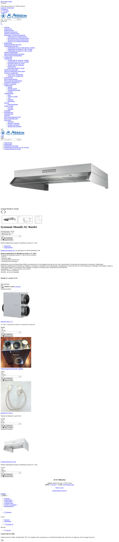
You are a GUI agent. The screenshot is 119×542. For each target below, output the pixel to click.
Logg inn (8, 530)
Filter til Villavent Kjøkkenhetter (13, 55)
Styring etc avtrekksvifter (11, 73)
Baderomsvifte (12, 66)
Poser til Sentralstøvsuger (11, 118)
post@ (64, 484)
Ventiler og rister (8, 106)
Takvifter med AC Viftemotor (16, 65)
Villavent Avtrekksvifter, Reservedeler (14, 71)
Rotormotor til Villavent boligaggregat (18, 40)
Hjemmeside (10, 7)
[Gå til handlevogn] (1, 24)
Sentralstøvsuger (8, 112)
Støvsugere (11, 121)
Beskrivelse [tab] (7, 246)
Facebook (3, 7)
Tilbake (4, 495)
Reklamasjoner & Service (60, 490)
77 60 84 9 (53, 484)
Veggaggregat (8, 29)
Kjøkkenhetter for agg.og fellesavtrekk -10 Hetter (21, 47)
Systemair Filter (8, 77)
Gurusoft (3, 493)
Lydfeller (10, 92)
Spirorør (10, 87)
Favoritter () (9, 524)
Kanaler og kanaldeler (10, 84)
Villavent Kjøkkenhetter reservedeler (14, 54)
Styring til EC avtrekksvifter (15, 74)
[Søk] (19, 19)
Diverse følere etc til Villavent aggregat (18, 38)
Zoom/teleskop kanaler (14, 90)
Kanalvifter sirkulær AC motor (16, 63)
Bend (9, 95)
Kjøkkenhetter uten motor (11, 46)
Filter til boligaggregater (10, 79)
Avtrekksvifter (8, 57)
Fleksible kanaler (12, 88)
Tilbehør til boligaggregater (11, 33)
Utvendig (10, 107)
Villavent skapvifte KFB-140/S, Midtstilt (12, 369)
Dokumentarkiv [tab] (8, 247)
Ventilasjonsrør (8, 85)
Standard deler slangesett (14, 126)
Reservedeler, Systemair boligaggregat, (15, 35)
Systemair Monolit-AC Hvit (8, 461)
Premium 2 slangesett (13, 125)
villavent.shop (70, 484)
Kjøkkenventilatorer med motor (12, 44)
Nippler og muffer (13, 96)
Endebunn (10, 99)
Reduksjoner (11, 101)
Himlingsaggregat (9, 30)
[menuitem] (61, 498)
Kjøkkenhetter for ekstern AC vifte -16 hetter (20, 49)
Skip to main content (6, 1)
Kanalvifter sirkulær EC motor (16, 68)
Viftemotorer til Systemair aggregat (17, 36)
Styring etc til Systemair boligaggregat (18, 41)
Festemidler (7, 110)
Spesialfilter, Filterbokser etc (12, 82)
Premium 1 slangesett (13, 123)
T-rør (9, 98)
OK (2, 540)
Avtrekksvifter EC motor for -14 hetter (18, 62)
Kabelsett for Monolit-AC (8, 250)
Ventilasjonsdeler (9, 93)
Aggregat (6, 27)
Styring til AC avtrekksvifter (15, 76)
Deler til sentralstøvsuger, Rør (12, 117)
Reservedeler (7, 120)
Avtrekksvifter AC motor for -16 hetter (18, 60)
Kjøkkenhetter (8, 43)
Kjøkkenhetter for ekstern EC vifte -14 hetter (20, 51)
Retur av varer (59, 487)
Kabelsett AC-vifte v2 (7, 413)
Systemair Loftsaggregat (11, 32)
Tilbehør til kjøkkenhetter (11, 52)
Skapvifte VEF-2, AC (7, 321)
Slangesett (7, 115)
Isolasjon (6, 103)
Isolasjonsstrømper (13, 104)
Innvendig (10, 109)
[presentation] (2, 212)
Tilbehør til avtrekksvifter (11, 69)
